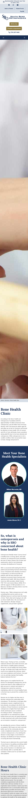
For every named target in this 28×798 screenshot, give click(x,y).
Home (2, 400)
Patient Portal (20, 8)
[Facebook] (9, 5)
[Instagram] (14, 5)
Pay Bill (22, 11)
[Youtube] (18, 5)
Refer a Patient (9, 8)
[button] (25, 37)
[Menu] (3, 37)
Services (7, 400)
